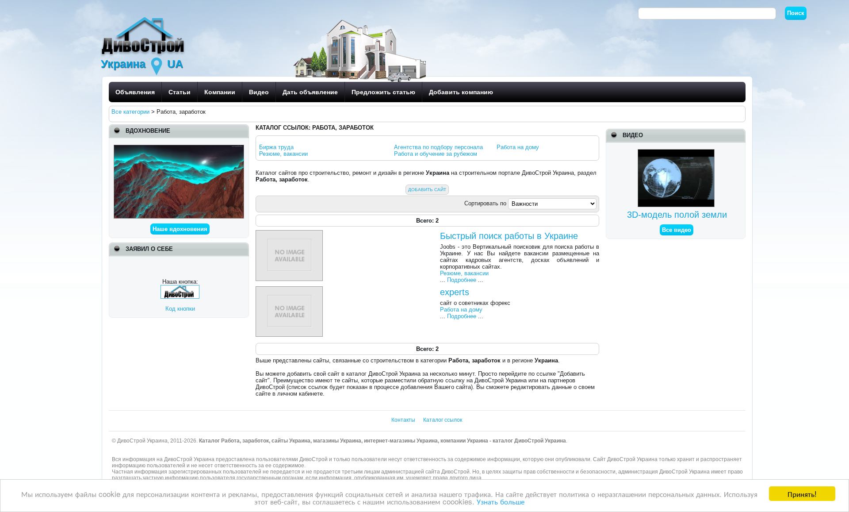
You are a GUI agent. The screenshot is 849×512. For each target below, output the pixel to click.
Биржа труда (276, 147)
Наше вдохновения (180, 229)
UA (175, 64)
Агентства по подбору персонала (438, 147)
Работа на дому (518, 147)
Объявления (135, 92)
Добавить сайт (427, 189)
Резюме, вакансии (283, 153)
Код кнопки (180, 308)
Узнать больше (500, 501)
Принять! (802, 493)
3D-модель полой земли (677, 214)
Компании (219, 92)
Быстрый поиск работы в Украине (509, 236)
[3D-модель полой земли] (677, 152)
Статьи (179, 92)
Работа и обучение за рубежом (435, 153)
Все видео (676, 230)
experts (454, 292)
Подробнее (461, 280)
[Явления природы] (179, 148)
